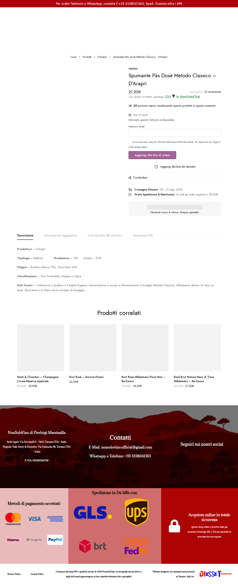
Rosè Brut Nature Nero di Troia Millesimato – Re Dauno (194, 379)
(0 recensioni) (213, 92)
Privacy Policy (14, 574)
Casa (73, 57)
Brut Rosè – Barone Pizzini (86, 377)
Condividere (140, 178)
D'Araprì (102, 57)
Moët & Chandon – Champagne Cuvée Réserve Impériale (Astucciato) (37, 381)
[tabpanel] (119, 270)
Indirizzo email (136, 126)
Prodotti (87, 57)
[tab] (25, 235)
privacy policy (141, 147)
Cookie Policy (37, 574)
